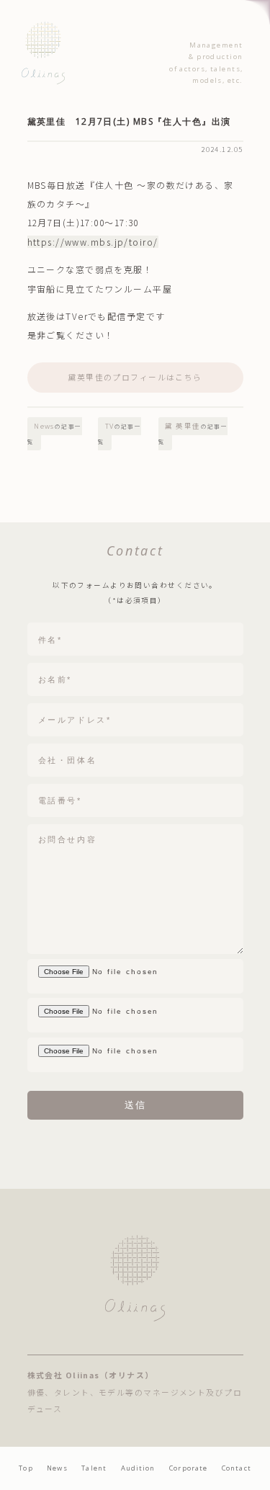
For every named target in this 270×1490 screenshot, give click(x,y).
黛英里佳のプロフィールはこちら (135, 377)
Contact (236, 1468)
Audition (138, 1468)
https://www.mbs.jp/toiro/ (92, 242)
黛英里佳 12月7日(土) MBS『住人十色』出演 (129, 121)
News (54, 433)
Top (25, 1468)
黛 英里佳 (193, 433)
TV (119, 433)
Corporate (188, 1468)
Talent (94, 1468)
